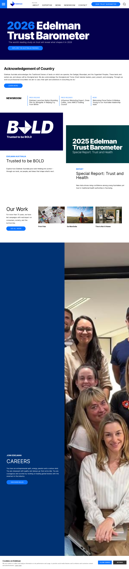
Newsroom (69, 5)
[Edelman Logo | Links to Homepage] (13, 4)
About (36, 5)
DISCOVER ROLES (17, 482)
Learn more (18, 565)
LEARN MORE (13, 86)
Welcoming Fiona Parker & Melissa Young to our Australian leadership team (107, 102)
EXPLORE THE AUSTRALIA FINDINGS (25, 48)
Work (58, 5)
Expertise (47, 5)
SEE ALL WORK (16, 228)
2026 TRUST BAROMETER (105, 4)
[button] (3, 4)
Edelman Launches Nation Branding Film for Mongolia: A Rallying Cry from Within (43, 102)
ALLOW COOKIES (105, 562)
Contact (82, 5)
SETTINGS (120, 562)
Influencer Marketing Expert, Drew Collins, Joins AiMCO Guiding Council (75, 102)
